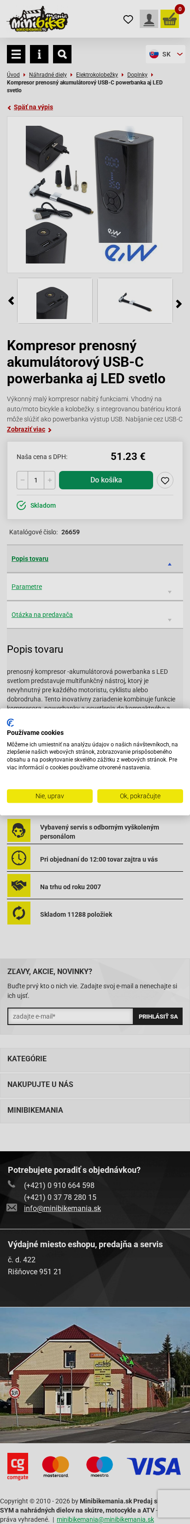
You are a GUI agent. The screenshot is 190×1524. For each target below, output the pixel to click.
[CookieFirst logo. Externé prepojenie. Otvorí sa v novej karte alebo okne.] (10, 722)
